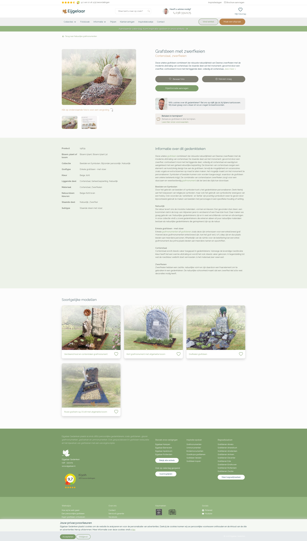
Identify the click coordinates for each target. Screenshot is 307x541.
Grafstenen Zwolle (225, 471)
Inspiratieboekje (145, 22)
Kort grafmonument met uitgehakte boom (146, 354)
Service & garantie (116, 514)
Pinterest (208, 510)
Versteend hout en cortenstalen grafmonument (86, 354)
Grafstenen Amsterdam (227, 451)
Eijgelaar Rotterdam (163, 454)
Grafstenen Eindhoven (227, 464)
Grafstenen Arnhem (226, 454)
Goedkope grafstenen (195, 454)
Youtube (208, 514)
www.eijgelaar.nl (68, 466)
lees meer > (230, 69)
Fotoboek (85, 22)
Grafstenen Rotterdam (227, 468)
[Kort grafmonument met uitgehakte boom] (153, 327)
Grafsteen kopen (193, 461)
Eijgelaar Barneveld (163, 448)
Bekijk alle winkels (167, 460)
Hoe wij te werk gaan (71, 510)
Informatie (100, 22)
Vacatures (113, 517)
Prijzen (113, 22)
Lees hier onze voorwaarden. (175, 122)
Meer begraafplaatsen (231, 477)
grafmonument (189, 180)
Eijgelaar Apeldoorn (163, 451)
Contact (161, 22)
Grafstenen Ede (224, 461)
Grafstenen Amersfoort (227, 448)
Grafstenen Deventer (226, 458)
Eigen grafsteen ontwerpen (73, 517)
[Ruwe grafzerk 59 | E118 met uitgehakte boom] (91, 385)
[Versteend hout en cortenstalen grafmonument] (91, 327)
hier (133, 529)
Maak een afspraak (232, 21)
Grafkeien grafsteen (198, 354)
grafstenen (186, 231)
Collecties (70, 22)
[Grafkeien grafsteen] (215, 327)
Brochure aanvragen (235, 2)
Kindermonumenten (194, 451)
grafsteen (171, 156)
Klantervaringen (127, 22)
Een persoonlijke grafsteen (73, 514)
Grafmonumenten (193, 444)
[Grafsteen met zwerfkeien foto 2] (89, 122)
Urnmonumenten (193, 448)
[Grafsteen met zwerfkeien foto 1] (70, 122)
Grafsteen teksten (193, 458)
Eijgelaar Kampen (162, 444)
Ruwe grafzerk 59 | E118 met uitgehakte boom (85, 412)
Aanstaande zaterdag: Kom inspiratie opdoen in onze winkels (153, 28)
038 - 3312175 (67, 463)
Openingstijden (165, 474)
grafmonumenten (170, 231)
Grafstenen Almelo (225, 444)
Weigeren (83, 536)
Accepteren (67, 536)
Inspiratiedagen (215, 2)
